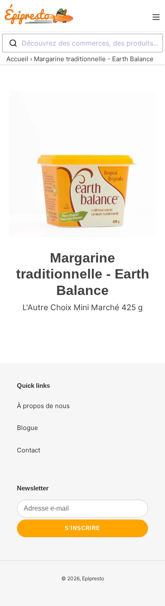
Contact (28, 450)
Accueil (17, 59)
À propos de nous (43, 406)
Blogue (27, 428)
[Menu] (156, 15)
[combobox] (82, 43)
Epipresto (93, 578)
